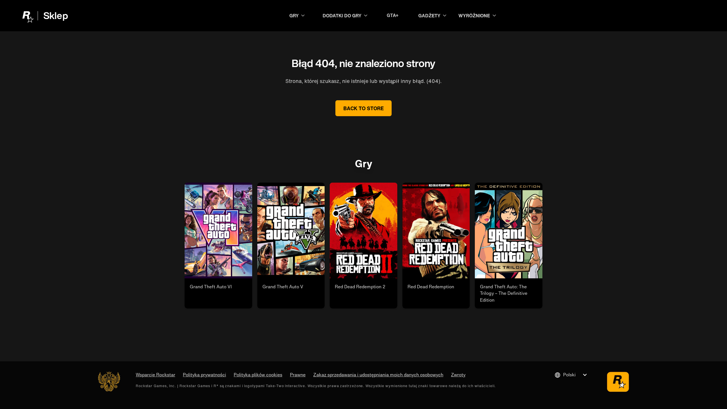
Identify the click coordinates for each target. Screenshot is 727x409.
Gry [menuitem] (294, 15)
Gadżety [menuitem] (429, 15)
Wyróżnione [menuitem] (474, 15)
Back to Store (363, 108)
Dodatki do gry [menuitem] (342, 15)
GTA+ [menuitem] (393, 15)
